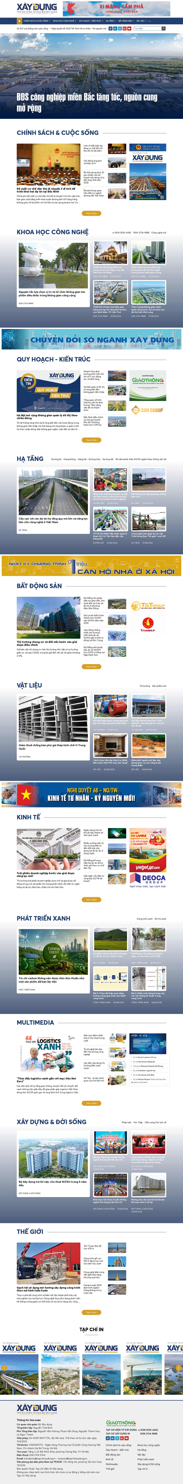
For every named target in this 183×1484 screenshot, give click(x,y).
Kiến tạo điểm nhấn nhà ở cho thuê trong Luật (94, 1038)
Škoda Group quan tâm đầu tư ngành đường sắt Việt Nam (94, 193)
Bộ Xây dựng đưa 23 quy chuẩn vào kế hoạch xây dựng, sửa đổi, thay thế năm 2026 (94, 177)
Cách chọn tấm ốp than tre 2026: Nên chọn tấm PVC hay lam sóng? (110, 761)
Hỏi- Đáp (138, 1122)
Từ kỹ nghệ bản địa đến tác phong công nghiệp (93, 1052)
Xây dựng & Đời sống (51, 1122)
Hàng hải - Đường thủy (89, 459)
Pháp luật (126, 1122)
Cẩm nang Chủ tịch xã (155, 1122)
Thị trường (145, 686)
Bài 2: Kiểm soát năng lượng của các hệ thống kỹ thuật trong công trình (148, 996)
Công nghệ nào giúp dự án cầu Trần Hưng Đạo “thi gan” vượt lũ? (148, 534)
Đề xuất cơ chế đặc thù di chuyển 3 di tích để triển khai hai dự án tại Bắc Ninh (46, 190)
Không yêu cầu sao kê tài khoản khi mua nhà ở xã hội (147, 1200)
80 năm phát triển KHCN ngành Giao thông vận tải (141, 459)
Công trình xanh (145, 918)
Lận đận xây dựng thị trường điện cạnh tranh (94, 1065)
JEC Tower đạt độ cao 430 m (93, 1247)
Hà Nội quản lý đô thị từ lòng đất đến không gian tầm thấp (94, 389)
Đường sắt (108, 459)
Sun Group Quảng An (146, 1062)
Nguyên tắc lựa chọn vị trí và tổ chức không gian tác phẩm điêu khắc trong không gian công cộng (52, 293)
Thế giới (30, 1232)
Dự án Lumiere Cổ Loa (147, 1057)
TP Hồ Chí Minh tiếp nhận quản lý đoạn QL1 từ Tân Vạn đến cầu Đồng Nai (110, 536)
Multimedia (35, 1023)
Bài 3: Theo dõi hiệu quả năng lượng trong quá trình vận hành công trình (109, 996)
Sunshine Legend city (146, 1071)
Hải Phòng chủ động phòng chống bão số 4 (148, 495)
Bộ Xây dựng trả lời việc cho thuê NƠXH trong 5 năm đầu (53, 1183)
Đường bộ (56, 459)
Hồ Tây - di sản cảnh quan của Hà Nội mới (94, 1079)
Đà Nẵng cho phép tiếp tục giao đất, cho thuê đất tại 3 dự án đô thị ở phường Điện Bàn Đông (94, 603)
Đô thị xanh (160, 918)
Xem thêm (91, 213)
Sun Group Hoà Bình (146, 1075)
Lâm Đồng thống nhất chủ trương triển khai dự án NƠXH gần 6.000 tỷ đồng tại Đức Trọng (93, 635)
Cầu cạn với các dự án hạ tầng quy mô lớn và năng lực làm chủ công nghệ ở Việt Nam (53, 520)
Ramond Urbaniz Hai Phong (152, 1066)
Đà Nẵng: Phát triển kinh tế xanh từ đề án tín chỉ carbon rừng (110, 954)
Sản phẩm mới (159, 686)
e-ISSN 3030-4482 (122, 232)
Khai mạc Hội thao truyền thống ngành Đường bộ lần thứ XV (109, 1200)
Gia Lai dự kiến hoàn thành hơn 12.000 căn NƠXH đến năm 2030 (94, 619)
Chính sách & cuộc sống (36, 21)
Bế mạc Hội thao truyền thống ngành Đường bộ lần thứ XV (108, 1158)
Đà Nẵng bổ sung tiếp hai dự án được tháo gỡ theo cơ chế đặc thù (94, 864)
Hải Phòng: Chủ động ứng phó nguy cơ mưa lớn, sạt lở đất (146, 954)
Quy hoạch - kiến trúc (90, 21)
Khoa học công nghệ (63, 21)
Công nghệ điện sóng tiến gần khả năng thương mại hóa (94, 1275)
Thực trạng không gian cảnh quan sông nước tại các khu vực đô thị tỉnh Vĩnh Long (148, 309)
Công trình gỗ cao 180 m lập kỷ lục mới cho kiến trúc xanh (93, 1261)
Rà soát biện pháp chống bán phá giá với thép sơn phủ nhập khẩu (110, 721)
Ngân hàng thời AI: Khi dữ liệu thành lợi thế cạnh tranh (93, 832)
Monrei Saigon (144, 1079)
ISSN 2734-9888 (141, 232)
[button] (149, 21)
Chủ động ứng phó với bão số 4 (93, 162)
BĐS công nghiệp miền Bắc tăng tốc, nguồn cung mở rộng (87, 101)
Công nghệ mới (158, 232)
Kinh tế (28, 818)
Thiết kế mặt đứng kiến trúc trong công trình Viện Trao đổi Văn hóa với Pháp (108, 270)
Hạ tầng (110, 21)
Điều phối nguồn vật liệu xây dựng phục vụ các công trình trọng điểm (146, 763)
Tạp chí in (91, 1329)
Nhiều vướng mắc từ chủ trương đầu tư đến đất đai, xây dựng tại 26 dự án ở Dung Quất (94, 848)
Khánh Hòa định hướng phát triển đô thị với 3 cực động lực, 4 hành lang (94, 375)
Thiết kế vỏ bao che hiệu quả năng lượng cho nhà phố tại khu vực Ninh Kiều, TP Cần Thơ (109, 309)
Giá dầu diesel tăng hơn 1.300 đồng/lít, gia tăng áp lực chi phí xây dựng (147, 723)
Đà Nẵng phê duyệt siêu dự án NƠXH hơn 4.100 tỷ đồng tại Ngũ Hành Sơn (94, 651)
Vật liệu (140, 21)
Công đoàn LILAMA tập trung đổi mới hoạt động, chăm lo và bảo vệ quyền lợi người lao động (148, 1160)
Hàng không (70, 459)
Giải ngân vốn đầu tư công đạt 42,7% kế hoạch (94, 878)
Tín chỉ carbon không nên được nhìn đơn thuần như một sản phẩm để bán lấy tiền (51, 980)
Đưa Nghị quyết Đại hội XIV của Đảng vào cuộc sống (91, 28)
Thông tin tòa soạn (29, 1420)
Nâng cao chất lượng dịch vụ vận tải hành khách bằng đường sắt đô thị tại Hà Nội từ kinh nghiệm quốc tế (110, 498)
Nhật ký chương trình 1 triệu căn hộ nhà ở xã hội (37, 28)
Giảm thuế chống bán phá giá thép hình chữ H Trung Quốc (52, 747)
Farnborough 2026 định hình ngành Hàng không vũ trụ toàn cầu (93, 1289)
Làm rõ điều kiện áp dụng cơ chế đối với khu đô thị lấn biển (93, 148)
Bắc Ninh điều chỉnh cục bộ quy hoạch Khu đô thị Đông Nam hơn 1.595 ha (93, 421)
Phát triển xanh (43, 919)
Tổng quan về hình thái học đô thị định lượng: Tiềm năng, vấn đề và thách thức (93, 405)
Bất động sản (125, 21)
